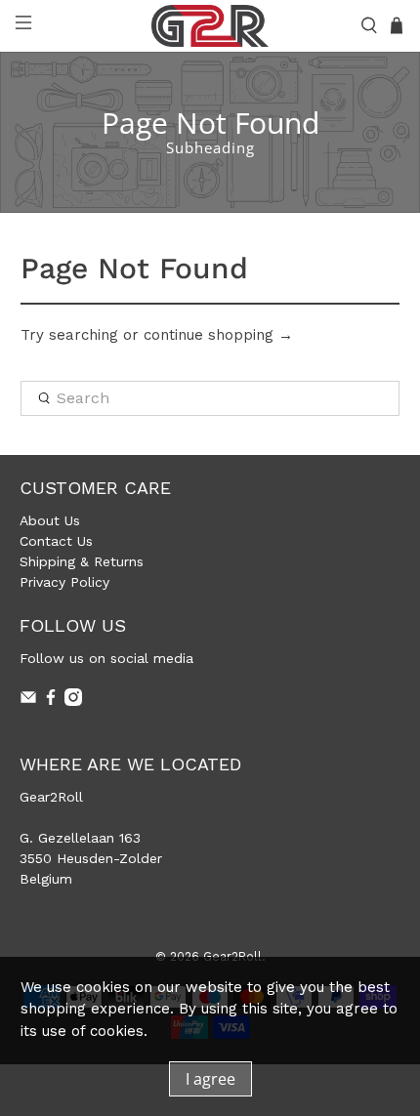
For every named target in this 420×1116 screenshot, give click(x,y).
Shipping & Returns (82, 561)
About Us (50, 520)
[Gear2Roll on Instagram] (73, 701)
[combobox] (210, 398)
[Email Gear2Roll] (28, 701)
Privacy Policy (64, 582)
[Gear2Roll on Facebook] (51, 701)
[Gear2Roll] (210, 26)
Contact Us (56, 541)
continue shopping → (218, 335)
